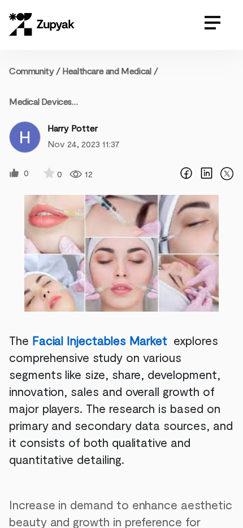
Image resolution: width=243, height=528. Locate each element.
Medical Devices (40, 101)
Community (34, 70)
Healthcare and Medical (106, 70)
